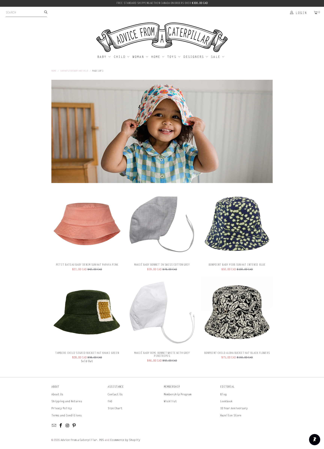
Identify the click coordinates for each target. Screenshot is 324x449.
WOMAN (139, 57)
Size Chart (115, 408)
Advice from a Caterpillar (79, 440)
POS (101, 440)
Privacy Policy (61, 408)
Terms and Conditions (66, 415)
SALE (216, 57)
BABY (102, 57)
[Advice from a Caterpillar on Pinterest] (74, 425)
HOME (156, 57)
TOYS (172, 57)
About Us (57, 394)
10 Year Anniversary (234, 408)
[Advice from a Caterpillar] (162, 38)
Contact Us (115, 394)
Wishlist (170, 401)
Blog (223, 394)
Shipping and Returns (66, 401)
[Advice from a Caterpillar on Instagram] (67, 425)
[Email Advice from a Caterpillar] (54, 425)
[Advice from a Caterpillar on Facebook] (61, 425)
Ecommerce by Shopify (125, 440)
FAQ (110, 401)
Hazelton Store (230, 415)
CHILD (120, 57)
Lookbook (226, 401)
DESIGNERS (194, 57)
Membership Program (177, 394)
